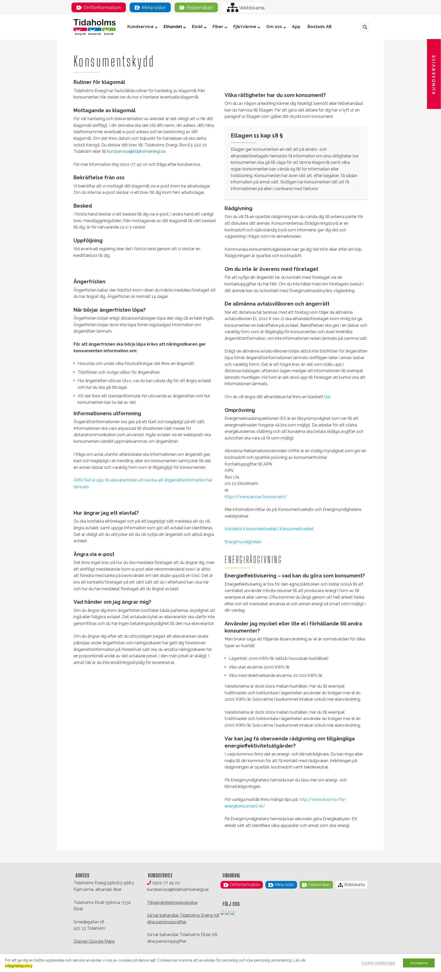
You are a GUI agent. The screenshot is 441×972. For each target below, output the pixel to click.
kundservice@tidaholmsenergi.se (178, 889)
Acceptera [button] (418, 963)
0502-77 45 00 (165, 882)
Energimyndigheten (243, 541)
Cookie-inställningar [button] (378, 963)
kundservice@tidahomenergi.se (136, 151)
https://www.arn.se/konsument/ (256, 496)
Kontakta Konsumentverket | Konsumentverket (269, 528)
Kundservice (433, 74)
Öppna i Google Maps (94, 941)
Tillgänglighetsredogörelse (172, 902)
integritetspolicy (18, 966)
